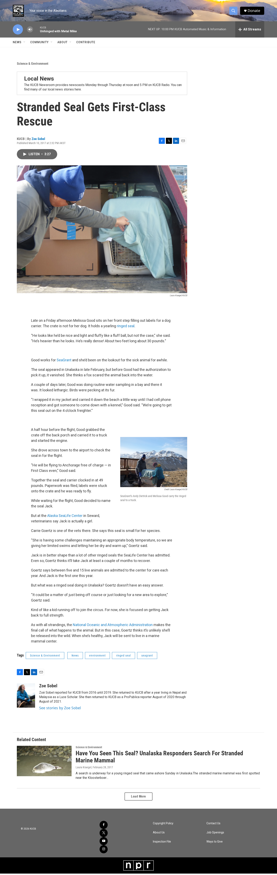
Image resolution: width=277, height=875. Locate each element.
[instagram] (104, 849)
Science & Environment (32, 63)
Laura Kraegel (83, 767)
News (17, 42)
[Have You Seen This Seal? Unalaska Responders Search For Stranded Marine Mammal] (44, 761)
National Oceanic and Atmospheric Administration (113, 625)
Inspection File (162, 841)
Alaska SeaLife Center (65, 515)
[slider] (36, 29)
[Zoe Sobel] (26, 695)
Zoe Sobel (38, 139)
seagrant (147, 655)
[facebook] (104, 825)
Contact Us (213, 823)
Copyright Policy (163, 823)
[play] (18, 29)
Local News (39, 78)
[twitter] (104, 833)
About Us (159, 832)
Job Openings (215, 832)
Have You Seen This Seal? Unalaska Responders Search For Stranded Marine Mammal (159, 757)
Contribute (85, 42)
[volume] (30, 29)
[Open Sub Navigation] (24, 42)
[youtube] (104, 841)
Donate (254, 11)
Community (39, 42)
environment (97, 655)
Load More (138, 796)
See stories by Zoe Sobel (60, 707)
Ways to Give (214, 841)
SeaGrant (64, 360)
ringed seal (125, 326)
